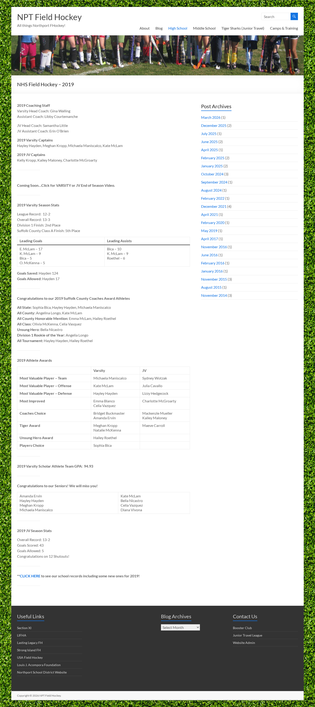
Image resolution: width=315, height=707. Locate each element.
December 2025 (213, 125)
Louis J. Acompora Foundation (39, 665)
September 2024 (214, 182)
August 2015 (211, 287)
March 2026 (210, 117)
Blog (159, 28)
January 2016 (212, 271)
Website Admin (244, 643)
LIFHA (21, 635)
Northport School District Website (42, 672)
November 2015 (214, 279)
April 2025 (209, 149)
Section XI (24, 628)
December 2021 (213, 206)
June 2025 (209, 141)
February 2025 (212, 158)
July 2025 (209, 133)
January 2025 (212, 166)
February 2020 (212, 222)
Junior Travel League (247, 635)
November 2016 (214, 247)
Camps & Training (284, 28)
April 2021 (209, 214)
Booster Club (242, 628)
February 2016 (212, 263)
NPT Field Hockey (49, 17)
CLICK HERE (30, 576)
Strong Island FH (29, 650)
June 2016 (209, 255)
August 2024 (211, 190)
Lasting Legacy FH (30, 643)
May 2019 (209, 230)
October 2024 (212, 174)
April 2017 (209, 238)
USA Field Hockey (30, 657)
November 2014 (214, 295)
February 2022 (212, 198)
